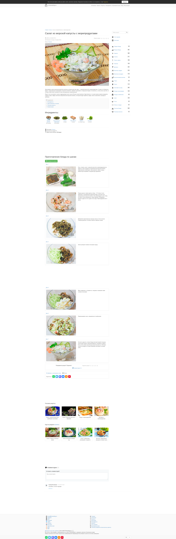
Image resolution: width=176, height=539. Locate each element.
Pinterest (49, 523)
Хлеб (121, 98)
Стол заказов (117, 37)
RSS (48, 528)
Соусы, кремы (121, 60)
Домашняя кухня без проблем (52, 530)
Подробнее (105, 1)
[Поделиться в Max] (60, 376)
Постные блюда (121, 108)
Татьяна (50, 41)
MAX (48, 519)
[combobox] (118, 32)
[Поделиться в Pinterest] (69, 376)
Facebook (49, 520)
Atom (48, 527)
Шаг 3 (47, 216)
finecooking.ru (52, 5)
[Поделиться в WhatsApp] (53, 376)
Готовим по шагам (52, 161)
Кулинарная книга (116, 5)
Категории (116, 40)
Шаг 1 (47, 164)
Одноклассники (50, 526)
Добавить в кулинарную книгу (54, 373)
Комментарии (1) (78, 368)
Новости (98, 5)
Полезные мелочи (121, 111)
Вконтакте (49, 524)
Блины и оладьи (121, 105)
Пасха (121, 84)
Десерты (121, 67)
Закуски (121, 53)
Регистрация (127, 5)
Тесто (121, 101)
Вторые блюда (121, 49)
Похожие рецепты (51, 105)
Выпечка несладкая (121, 74)
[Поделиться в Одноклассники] (66, 376)
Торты (121, 80)
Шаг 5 (47, 287)
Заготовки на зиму (121, 87)
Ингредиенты (109, 5)
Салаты (50, 29)
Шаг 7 (47, 339)
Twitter (48, 521)
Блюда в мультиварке (121, 91)
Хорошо (125, 2)
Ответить (50, 488)
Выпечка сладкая (121, 70)
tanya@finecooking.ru (52, 516)
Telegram (49, 517)
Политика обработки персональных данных (101, 527)
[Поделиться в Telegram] (56, 376)
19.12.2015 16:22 (60, 484)
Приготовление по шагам (53, 103)
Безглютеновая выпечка (121, 77)
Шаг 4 (47, 241)
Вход (122, 5)
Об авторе (93, 5)
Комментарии (50, 106)
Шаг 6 (47, 313)
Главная (46, 29)
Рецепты (103, 5)
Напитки (121, 63)
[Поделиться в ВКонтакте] (63, 376)
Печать (65, 373)
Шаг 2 (47, 190)
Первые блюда (121, 46)
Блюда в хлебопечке (121, 94)
